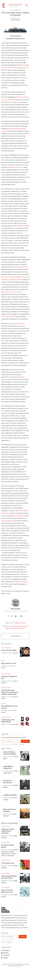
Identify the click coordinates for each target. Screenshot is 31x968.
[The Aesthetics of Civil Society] (25, 708)
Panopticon (20, 225)
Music (3, 660)
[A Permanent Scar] (25, 865)
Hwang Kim (15, 652)
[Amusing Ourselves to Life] (25, 678)
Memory (23, 623)
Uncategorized (15, 10)
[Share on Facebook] (8, 616)
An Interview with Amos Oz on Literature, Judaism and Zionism (9, 692)
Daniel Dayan (15, 724)
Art (13, 623)
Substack (22, 744)
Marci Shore (10, 855)
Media (17, 623)
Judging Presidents (10, 795)
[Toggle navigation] (26, 5)
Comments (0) (15, 636)
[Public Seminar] (4, 5)
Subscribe (25, 741)
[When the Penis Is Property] (25, 813)
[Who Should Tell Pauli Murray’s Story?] (25, 878)
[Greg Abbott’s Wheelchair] (25, 770)
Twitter (5, 957)
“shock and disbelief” (8, 316)
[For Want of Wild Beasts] (25, 847)
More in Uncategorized (9, 823)
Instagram (6, 950)
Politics (3, 703)
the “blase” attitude (21, 267)
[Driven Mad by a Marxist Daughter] (25, 756)
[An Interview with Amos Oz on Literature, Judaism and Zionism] (25, 692)
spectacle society (14, 167)
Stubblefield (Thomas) (18, 628)
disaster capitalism (21, 581)
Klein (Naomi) (18, 626)
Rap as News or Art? (8, 663)
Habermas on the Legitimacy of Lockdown (7, 831)
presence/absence (7, 520)
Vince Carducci (15, 19)
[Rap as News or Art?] (25, 665)
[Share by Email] (15, 616)
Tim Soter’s (17, 323)
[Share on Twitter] (12, 616)
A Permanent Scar (7, 863)
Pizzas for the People (8, 650)
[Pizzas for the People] (25, 652)
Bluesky (5, 953)
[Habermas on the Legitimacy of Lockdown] (25, 831)
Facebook (6, 955)
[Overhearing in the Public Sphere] (25, 721)
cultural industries (13, 102)
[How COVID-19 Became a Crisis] (25, 892)
